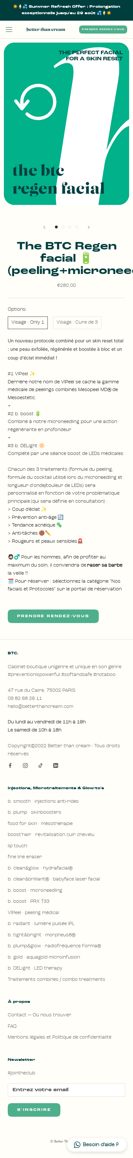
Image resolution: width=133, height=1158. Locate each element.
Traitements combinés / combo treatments (56, 979)
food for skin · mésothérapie (40, 823)
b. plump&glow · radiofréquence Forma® (54, 946)
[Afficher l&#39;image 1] (56, 227)
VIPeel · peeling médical (33, 913)
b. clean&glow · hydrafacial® (40, 868)
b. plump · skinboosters (34, 812)
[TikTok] (40, 766)
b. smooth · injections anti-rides (43, 801)
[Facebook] (10, 766)
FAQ (12, 1026)
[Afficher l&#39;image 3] (69, 227)
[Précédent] (44, 227)
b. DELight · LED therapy (35, 968)
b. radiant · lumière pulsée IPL (41, 923)
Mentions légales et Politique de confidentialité (59, 1037)
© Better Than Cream (66, 1141)
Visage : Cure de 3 (77, 322)
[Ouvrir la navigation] (9, 29)
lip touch (17, 846)
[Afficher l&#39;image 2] (63, 227)
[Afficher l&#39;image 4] (76, 227)
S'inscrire (34, 1110)
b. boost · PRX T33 (28, 901)
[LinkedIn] (55, 766)
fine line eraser (25, 857)
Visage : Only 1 (27, 322)
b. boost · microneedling (35, 890)
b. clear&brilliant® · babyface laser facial (54, 879)
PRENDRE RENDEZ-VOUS (103, 29)
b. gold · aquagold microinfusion (44, 957)
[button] (97, 1145)
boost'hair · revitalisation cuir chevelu (51, 834)
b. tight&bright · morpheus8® (42, 935)
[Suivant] (89, 227)
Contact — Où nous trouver (39, 1015)
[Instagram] (25, 766)
